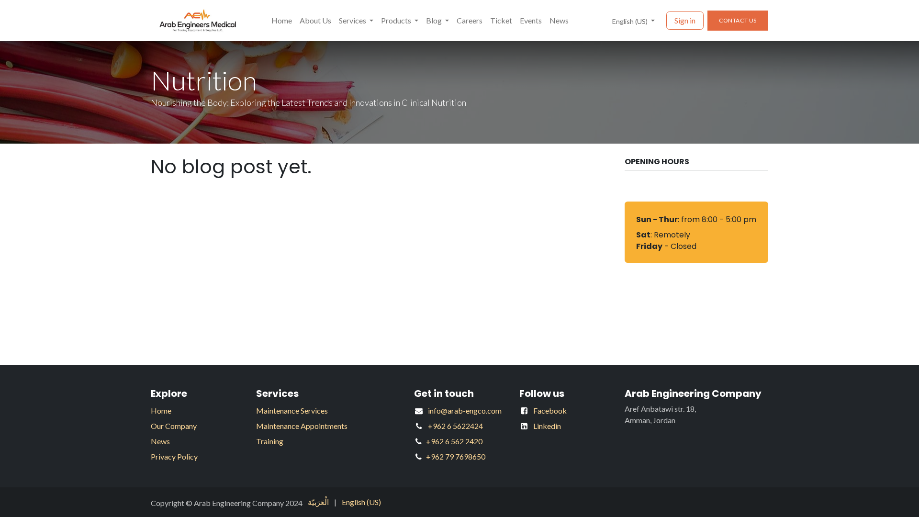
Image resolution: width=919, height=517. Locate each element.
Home (161, 410)
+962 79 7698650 (455, 456)
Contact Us (738, 20)
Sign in (684, 20)
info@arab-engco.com (465, 410)
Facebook (550, 410)
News (160, 441)
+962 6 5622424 (455, 425)
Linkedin (547, 425)
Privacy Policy (174, 456)
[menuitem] (282, 20)
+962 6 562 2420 (454, 441)
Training (269, 441)
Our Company (174, 425)
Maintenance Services (292, 410)
